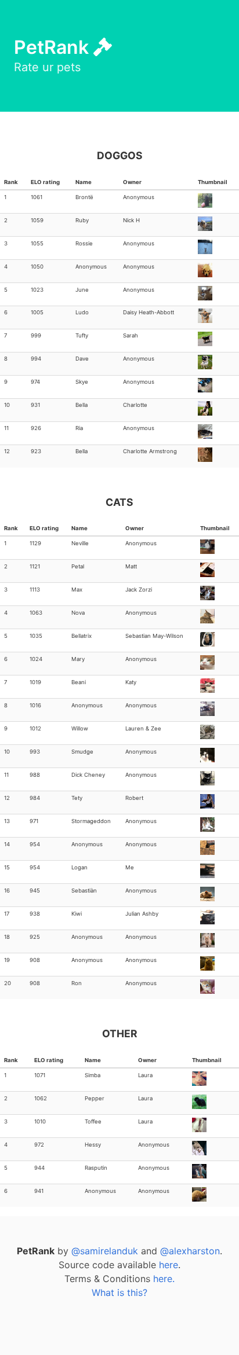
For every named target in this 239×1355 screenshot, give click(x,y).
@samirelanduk (104, 1251)
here (168, 1264)
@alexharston (190, 1251)
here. (164, 1278)
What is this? (119, 1292)
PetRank (53, 47)
